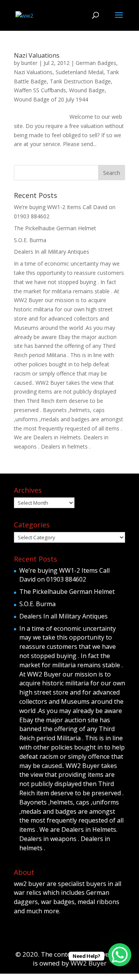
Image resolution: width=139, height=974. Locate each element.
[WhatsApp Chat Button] (119, 954)
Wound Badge (87, 90)
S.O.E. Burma (30, 240)
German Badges (96, 62)
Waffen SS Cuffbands (40, 90)
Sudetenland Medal (79, 72)
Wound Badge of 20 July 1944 (51, 99)
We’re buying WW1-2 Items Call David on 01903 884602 (64, 575)
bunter (29, 62)
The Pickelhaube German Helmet (55, 228)
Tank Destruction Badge (80, 81)
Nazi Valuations (36, 55)
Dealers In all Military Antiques (51, 251)
